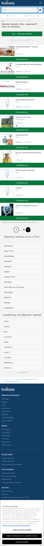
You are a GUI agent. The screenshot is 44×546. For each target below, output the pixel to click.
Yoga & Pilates (7, 421)
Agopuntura (6, 442)
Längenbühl (8, 308)
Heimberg (8, 282)
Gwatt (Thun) (9, 251)
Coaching (9, 21)
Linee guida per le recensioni (12, 464)
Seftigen (7, 303)
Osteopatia (6, 432)
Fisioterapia (6, 429)
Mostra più (23, 372)
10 (24, 230)
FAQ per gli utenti (8, 458)
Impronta (5, 494)
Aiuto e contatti (7, 491)
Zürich (6, 321)
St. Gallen (7, 357)
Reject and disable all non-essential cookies (22, 536)
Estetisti (4, 402)
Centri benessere (8, 418)
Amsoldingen (9, 256)
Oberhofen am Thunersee (14, 287)
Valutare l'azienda (8, 461)
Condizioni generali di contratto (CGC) (15, 497)
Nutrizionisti (6, 411)
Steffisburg (8, 246)
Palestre (4, 414)
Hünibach (7, 266)
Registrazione (6, 479)
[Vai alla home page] (9, 3)
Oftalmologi (6, 436)
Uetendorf (8, 261)
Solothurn (7, 368)
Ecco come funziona (9, 476)
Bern (5, 332)
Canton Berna (20, 21)
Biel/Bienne (8, 363)
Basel (6, 342)
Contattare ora (22, 59)
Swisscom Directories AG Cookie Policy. (16, 525)
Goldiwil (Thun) (9, 277)
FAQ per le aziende (8, 473)
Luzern (6, 352)
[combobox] (20, 9)
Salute (4, 426)
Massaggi (5, 399)
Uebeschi (7, 297)
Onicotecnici (6, 408)
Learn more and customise (22, 530)
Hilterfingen (8, 292)
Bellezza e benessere (11, 395)
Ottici (4, 405)
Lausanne (8, 337)
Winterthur (8, 347)
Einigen (6, 272)
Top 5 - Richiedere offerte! (22, 34)
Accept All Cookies (22, 542)
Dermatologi (6, 445)
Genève (7, 326)
